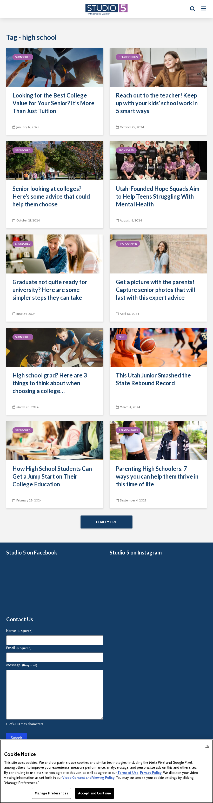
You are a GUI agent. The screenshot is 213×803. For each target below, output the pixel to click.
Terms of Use (127, 773)
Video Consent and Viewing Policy (88, 777)
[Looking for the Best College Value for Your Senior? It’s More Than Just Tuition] (54, 66)
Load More (106, 522)
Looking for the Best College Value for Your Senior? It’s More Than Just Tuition (53, 103)
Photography (128, 243)
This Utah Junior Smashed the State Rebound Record (153, 379)
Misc (121, 337)
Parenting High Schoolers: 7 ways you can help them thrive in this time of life (157, 476)
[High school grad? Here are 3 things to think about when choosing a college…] (54, 346)
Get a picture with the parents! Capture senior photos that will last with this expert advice (155, 289)
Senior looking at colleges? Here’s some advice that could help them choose (51, 196)
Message (21, 665)
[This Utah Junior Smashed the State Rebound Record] (158, 346)
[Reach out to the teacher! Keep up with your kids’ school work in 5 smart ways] (158, 66)
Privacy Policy (151, 773)
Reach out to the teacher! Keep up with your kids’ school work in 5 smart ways (157, 103)
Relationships (128, 57)
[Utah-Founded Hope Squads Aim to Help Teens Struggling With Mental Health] (158, 160)
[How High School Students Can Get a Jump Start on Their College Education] (54, 440)
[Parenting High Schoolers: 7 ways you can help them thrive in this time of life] (158, 440)
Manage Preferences (51, 793)
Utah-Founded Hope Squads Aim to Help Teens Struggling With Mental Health (157, 196)
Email (18, 647)
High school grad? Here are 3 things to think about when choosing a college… (49, 383)
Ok (207, 746)
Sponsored (22, 57)
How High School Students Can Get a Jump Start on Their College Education (52, 476)
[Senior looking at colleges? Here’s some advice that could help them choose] (54, 160)
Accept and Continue (94, 793)
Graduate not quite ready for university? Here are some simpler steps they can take (49, 289)
